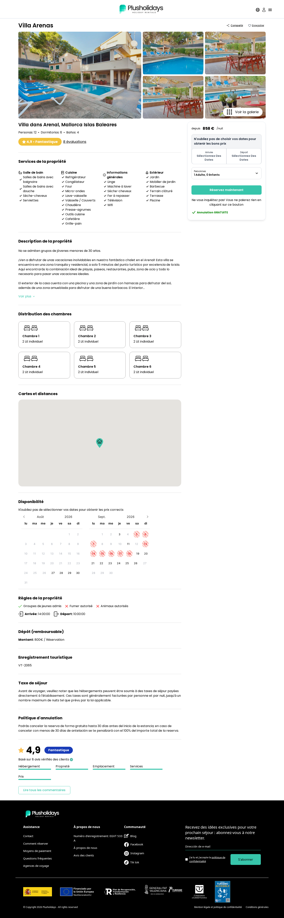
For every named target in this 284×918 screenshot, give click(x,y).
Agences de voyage (36, 866)
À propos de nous (85, 848)
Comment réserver (35, 843)
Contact (28, 836)
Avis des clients (84, 855)
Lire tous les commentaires (44, 790)
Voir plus (24, 296)
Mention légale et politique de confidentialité (218, 907)
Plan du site (184, 907)
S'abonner (245, 859)
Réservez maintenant (226, 190)
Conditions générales (257, 907)
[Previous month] (23, 516)
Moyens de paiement (37, 851)
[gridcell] (69, 534)
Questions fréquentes (37, 858)
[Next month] (147, 516)
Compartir (237, 25)
